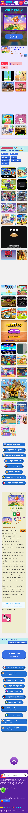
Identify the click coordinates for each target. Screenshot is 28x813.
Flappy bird (15, 160)
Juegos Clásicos (15, 691)
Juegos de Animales (14, 444)
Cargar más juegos (14, 654)
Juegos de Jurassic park (15, 477)
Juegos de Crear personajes (11, 721)
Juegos (4, 64)
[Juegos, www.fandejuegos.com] (10, 3)
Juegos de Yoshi (14, 702)
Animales (5, 160)
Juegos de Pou (14, 472)
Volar (14, 157)
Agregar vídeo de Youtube (17, 642)
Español (6, 801)
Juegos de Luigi (15, 715)
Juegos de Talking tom (14, 455)
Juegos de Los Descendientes (10, 708)
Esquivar (14, 154)
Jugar (14, 36)
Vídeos (4, 67)
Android (4, 163)
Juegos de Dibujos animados (12, 729)
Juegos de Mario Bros (14, 667)
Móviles (4, 154)
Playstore (5, 157)
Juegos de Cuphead (14, 686)
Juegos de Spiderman (14, 697)
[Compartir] (25, 55)
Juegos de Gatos (14, 466)
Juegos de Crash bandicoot (11, 674)
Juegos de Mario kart (15, 680)
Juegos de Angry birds (14, 483)
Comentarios (15, 64)
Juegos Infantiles (14, 461)
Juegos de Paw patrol (14, 450)
